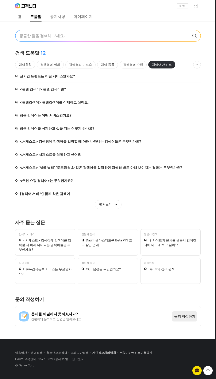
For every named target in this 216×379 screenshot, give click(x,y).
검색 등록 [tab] (107, 65)
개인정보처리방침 (104, 352)
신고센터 (78, 359)
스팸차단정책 (80, 352)
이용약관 (21, 352)
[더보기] (197, 64)
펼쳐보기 (106, 204)
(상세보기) (61, 359)
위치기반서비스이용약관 (136, 352)
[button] (195, 5)
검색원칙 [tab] (25, 65)
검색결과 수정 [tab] (133, 65)
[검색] (194, 36)
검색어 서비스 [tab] (162, 65)
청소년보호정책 (56, 352)
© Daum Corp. (25, 365)
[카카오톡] (197, 370)
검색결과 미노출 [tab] (80, 65)
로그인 (182, 6)
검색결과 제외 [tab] (50, 65)
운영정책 (37, 352)
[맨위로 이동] (207, 370)
